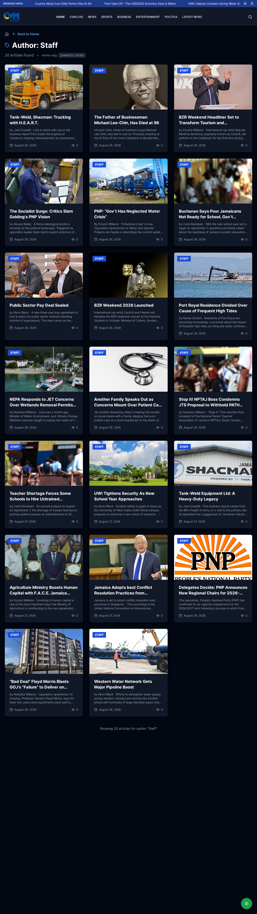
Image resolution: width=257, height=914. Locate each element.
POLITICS (171, 16)
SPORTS (106, 16)
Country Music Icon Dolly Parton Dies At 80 (34, 3)
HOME (60, 16)
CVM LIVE (76, 16)
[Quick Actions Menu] (246, 903)
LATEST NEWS (192, 16)
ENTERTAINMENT (148, 16)
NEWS (92, 16)
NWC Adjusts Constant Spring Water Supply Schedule (195, 3)
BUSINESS (124, 16)
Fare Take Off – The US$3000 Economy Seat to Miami (111, 3)
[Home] (7, 34)
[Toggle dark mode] (243, 3)
